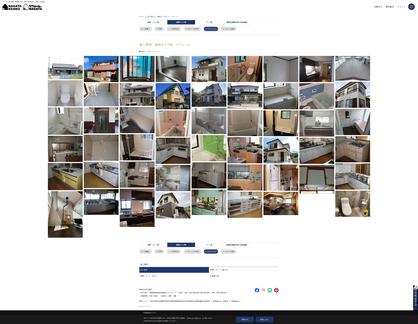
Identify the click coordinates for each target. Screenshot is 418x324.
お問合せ (378, 6)
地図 (180, 293)
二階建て (146, 29)
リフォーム (212, 29)
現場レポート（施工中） (219, 270)
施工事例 (143, 270)
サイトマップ (145, 306)
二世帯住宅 (175, 29)
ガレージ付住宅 (193, 29)
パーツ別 (209, 22)
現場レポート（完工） (149, 276)
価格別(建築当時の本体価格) (237, 22)
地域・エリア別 (153, 22)
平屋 (160, 29)
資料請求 (390, 6)
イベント (401, 6)
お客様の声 (214, 276)
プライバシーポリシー (194, 318)
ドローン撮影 (229, 29)
